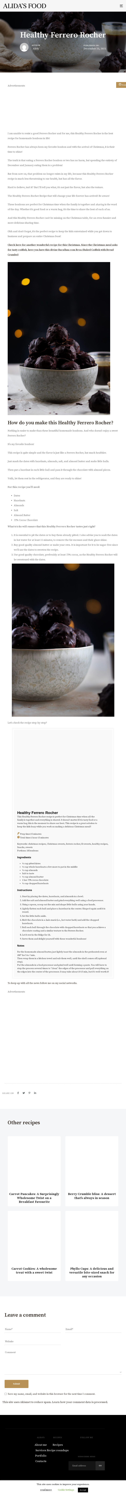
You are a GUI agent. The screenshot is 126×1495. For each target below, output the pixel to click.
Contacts (40, 1461)
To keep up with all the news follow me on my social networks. (42, 983)
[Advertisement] (63, 109)
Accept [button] (83, 1490)
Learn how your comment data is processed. (80, 1402)
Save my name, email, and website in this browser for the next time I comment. (51, 1394)
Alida (36, 48)
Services (40, 1450)
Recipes (58, 1445)
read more (46, 1489)
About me (41, 1445)
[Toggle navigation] (103, 6)
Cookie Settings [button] (66, 1489)
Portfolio (40, 1455)
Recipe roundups (58, 1450)
